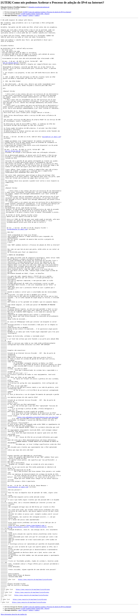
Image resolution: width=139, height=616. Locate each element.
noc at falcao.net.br (10, 62)
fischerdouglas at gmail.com (17, 229)
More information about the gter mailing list (14, 614)
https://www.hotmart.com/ (35, 525)
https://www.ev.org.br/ (38, 527)
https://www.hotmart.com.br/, (19, 527)
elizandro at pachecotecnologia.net (39, 7)
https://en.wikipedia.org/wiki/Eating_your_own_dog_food (37, 417)
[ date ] (20, 15)
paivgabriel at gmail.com (51, 136)
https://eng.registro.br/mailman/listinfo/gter (35, 579)
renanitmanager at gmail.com (18, 487)
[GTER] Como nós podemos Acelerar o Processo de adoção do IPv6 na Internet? (47, 12)
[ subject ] (31, 15)
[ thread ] (25, 15)
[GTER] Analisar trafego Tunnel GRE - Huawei (35, 14)
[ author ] (37, 15)
